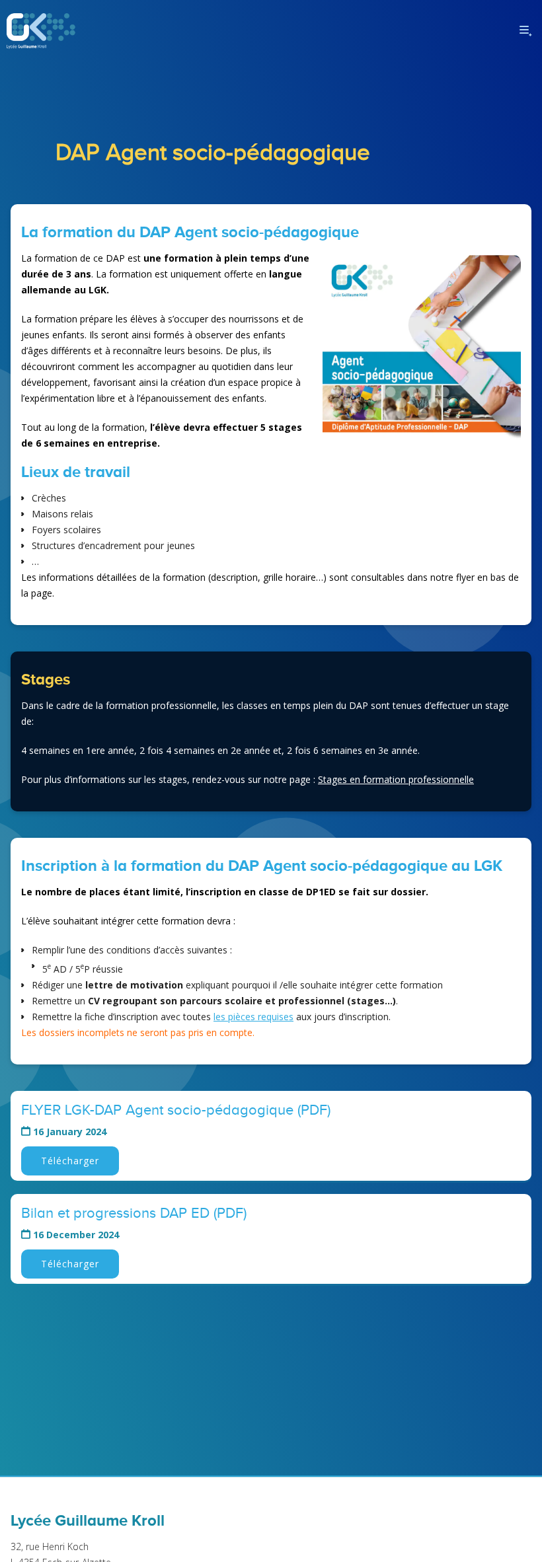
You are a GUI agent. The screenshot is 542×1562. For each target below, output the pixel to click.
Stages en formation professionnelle (396, 779)
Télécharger (70, 1160)
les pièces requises (253, 1016)
